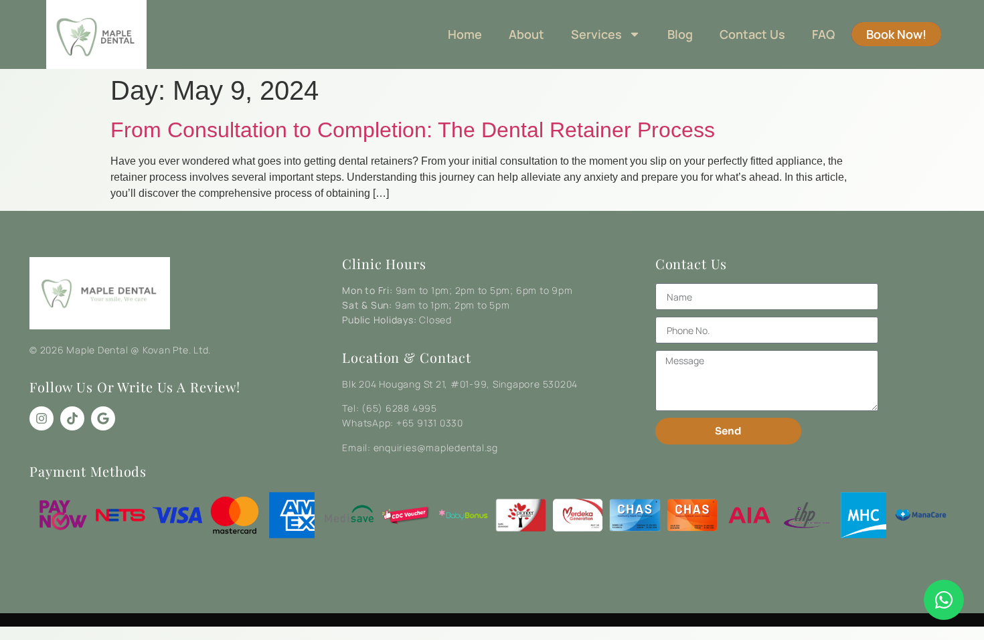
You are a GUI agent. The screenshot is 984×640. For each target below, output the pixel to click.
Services (596, 34)
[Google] (103, 418)
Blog (680, 34)
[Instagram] (41, 418)
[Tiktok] (72, 418)
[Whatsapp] (944, 600)
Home (465, 34)
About (526, 34)
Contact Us (752, 34)
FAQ (823, 34)
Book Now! (896, 34)
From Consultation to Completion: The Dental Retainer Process (412, 130)
